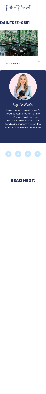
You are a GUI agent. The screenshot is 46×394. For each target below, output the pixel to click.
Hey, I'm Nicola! (23, 104)
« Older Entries (7, 382)
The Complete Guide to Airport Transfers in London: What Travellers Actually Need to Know (23, 307)
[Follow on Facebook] (8, 154)
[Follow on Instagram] (37, 154)
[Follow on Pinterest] (28, 154)
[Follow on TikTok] (18, 154)
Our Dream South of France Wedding (23, 227)
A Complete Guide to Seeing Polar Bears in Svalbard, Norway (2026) (23, 365)
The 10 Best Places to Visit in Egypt (23, 249)
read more (23, 233)
